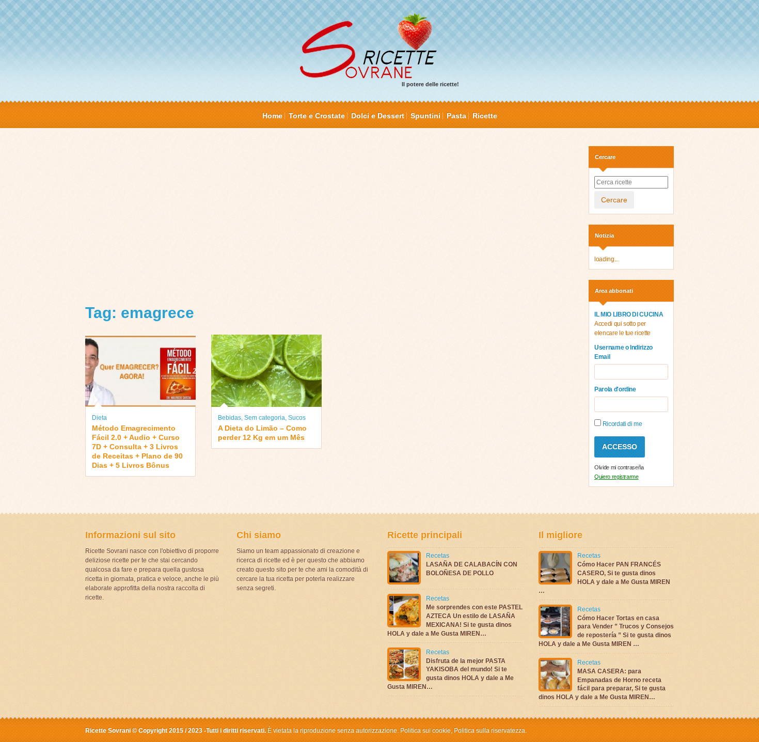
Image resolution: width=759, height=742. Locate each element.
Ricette (484, 116)
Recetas (437, 555)
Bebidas (229, 417)
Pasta (456, 116)
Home (272, 116)
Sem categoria (264, 417)
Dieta (99, 417)
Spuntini (425, 116)
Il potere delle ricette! (430, 84)
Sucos (297, 417)
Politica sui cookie (425, 730)
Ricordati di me (621, 424)
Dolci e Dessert (377, 116)
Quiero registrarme (616, 476)
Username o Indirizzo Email (623, 352)
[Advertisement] (329, 218)
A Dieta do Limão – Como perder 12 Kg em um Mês (262, 432)
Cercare (614, 200)
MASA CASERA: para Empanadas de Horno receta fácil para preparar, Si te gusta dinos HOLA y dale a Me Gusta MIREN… (602, 684)
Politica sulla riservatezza (488, 730)
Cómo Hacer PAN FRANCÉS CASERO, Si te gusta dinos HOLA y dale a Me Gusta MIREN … (604, 577)
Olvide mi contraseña (619, 467)
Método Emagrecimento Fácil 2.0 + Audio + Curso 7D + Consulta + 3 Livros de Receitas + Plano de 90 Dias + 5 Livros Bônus (137, 447)
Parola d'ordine (615, 389)
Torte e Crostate (317, 116)
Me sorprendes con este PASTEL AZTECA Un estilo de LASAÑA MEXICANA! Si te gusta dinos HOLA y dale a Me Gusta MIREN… (455, 620)
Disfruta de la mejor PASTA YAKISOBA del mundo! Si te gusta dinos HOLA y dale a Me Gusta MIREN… (450, 673)
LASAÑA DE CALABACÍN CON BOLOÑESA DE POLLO (471, 569)
